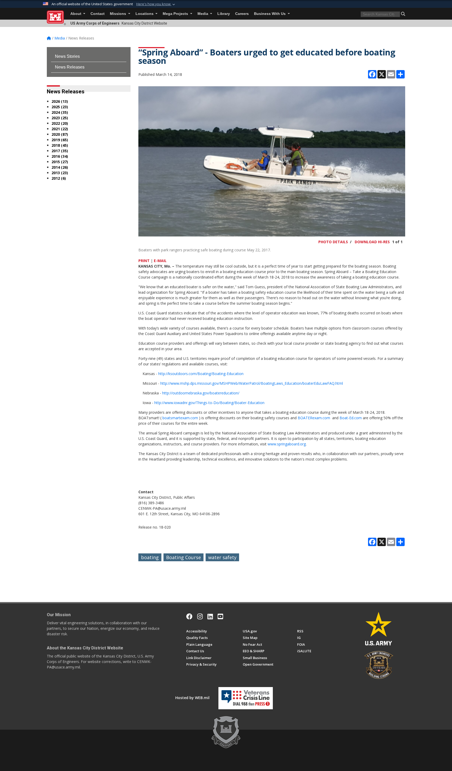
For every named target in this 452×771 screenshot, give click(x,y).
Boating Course (183, 557)
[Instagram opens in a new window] (200, 616)
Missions (118, 14)
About (76, 14)
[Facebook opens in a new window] (189, 616)
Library (223, 14)
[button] (156, 4)
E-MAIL (160, 260)
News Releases (69, 67)
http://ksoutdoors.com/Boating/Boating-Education (201, 373)
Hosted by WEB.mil (192, 697)
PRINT (144, 260)
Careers (242, 14)
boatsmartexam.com (180, 417)
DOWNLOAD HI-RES (372, 241)
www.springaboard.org (287, 443)
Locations (145, 14)
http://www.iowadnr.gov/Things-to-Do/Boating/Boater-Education (209, 402)
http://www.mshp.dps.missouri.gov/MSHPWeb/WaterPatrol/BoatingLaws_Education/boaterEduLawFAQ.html (251, 383)
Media (203, 14)
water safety (222, 557)
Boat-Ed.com (351, 417)
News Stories (67, 56)
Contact (98, 14)
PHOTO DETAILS (333, 241)
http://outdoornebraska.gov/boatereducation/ (200, 392)
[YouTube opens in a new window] (220, 616)
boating (150, 557)
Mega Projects (176, 14)
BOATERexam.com (314, 417)
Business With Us (270, 14)
